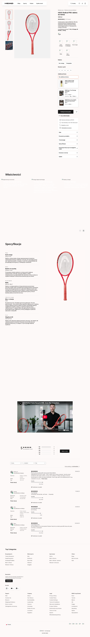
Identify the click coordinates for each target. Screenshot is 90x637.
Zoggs (73, 604)
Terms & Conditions (54, 602)
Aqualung (74, 608)
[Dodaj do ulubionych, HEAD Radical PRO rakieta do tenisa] (76, 112)
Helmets (29, 562)
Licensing (29, 606)
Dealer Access (31, 608)
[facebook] (17, 588)
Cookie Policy (52, 598)
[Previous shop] (80, 230)
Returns (7, 600)
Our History (30, 598)
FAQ (6, 595)
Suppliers (29, 612)
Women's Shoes (9, 564)
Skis (28, 556)
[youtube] (12, 588)
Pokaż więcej (13, 482)
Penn (73, 595)
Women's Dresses (54, 562)
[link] (79, 3)
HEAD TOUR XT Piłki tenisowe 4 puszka (69, 81)
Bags (73, 556)
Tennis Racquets (9, 556)
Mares (73, 600)
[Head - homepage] (9, 3)
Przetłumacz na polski (37, 487)
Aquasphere (75, 612)
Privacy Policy (53, 595)
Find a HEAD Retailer (65, 115)
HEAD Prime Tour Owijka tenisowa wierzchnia (70, 100)
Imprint (51, 612)
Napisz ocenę (65, 451)
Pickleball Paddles (9, 560)
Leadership (30, 602)
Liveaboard (74, 606)
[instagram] (7, 588)
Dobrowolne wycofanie (55, 608)
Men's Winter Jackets (55, 560)
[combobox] (16, 463)
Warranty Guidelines (54, 604)
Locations (29, 610)
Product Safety (53, 606)
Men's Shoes (8, 562)
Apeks (73, 610)
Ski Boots (29, 558)
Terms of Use (52, 610)
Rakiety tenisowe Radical (70, 10)
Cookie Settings (53, 600)
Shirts (51, 556)
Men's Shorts (52, 558)
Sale (73, 560)
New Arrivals (75, 558)
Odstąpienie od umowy (66, 127)
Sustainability (30, 600)
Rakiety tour (61, 10)
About (29, 595)
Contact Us (8, 598)
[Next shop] (83, 230)
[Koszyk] (85, 3)
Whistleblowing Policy (55, 614)
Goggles (29, 564)
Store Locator (8, 604)
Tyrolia (73, 598)
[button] (68, 76)
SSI (72, 602)
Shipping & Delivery (10, 602)
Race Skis (29, 560)
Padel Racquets (9, 558)
